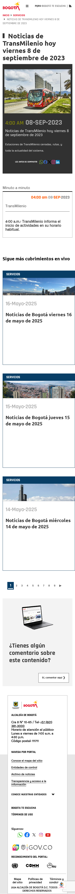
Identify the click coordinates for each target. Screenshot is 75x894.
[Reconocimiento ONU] (14, 865)
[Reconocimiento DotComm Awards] (32, 865)
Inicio (6, 15)
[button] (41, 163)
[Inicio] (11, 6)
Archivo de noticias (23, 774)
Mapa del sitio (17, 880)
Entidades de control (24, 767)
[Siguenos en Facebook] (20, 834)
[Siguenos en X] (34, 834)
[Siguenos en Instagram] (41, 834)
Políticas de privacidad (35, 880)
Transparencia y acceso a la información (28, 782)
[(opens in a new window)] (53, 163)
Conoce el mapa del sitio (26, 760)
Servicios (19, 15)
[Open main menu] (27, 6)
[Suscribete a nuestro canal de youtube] (48, 834)
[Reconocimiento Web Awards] (51, 865)
